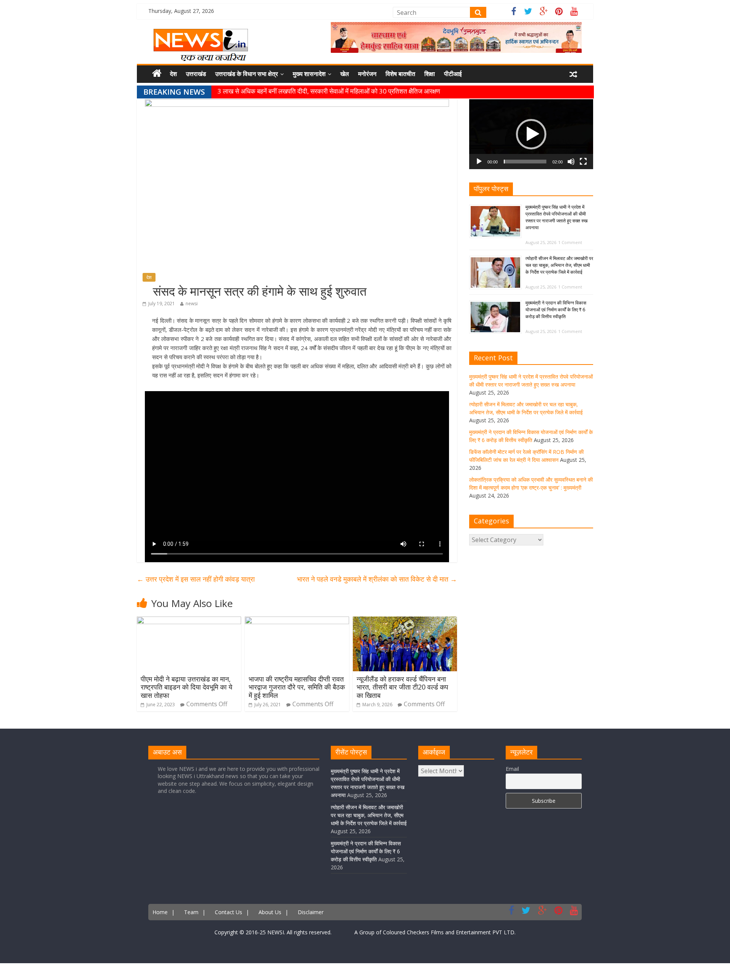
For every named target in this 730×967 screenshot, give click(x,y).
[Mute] (571, 161)
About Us (270, 912)
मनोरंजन (367, 74)
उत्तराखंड (196, 74)
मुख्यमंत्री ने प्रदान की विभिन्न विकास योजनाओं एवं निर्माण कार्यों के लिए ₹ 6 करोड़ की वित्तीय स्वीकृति (555, 310)
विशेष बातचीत (400, 74)
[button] (531, 134)
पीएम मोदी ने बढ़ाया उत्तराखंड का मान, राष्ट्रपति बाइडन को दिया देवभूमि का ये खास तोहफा (186, 687)
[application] (531, 134)
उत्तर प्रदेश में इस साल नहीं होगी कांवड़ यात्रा (196, 578)
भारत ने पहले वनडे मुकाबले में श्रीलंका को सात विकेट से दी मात (377, 578)
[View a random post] (573, 74)
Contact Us (228, 912)
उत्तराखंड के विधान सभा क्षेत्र (246, 74)
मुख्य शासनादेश (309, 74)
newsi (192, 303)
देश (173, 74)
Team (191, 912)
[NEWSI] (201, 33)
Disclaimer (311, 912)
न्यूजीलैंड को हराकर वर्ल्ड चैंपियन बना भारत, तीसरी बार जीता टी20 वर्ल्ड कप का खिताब (402, 687)
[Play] (479, 161)
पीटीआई (453, 74)
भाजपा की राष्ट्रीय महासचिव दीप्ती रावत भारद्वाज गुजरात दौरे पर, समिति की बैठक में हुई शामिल (297, 687)
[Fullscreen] (583, 161)
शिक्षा (429, 74)
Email (512, 768)
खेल (344, 74)
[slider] (525, 161)
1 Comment (570, 242)
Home (160, 912)
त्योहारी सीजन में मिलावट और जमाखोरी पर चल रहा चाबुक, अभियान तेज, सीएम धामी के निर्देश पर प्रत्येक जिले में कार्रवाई (559, 265)
